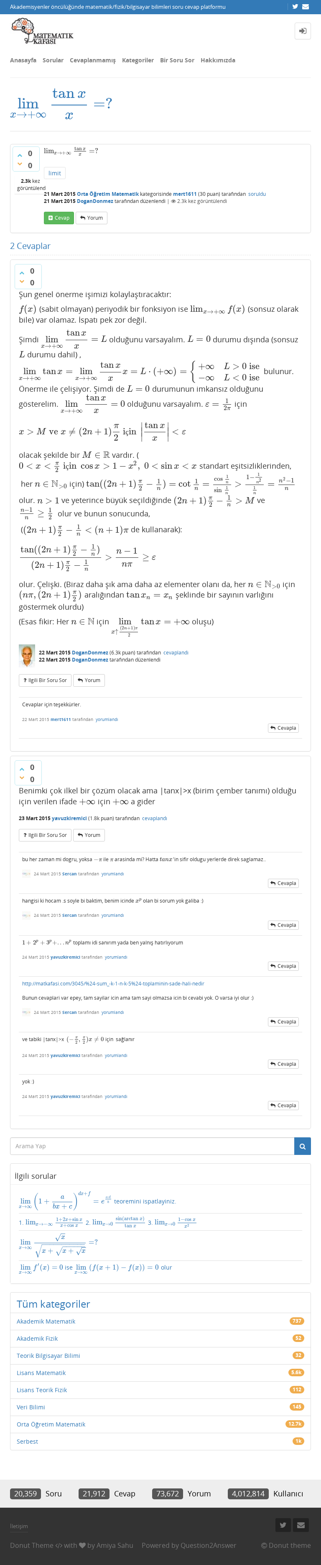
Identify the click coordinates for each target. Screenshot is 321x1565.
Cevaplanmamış (93, 60)
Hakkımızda (218, 60)
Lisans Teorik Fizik (42, 1390)
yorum (95, 217)
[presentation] (61, 103)
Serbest (27, 1441)
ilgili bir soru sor (47, 680)
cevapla (287, 727)
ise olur (95, 1269)
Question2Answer (209, 1545)
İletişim (19, 1526)
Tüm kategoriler (53, 1304)
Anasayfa (23, 60)
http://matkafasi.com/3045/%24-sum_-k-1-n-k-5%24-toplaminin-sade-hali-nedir (113, 983)
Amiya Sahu (115, 1545)
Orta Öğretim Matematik (108, 194)
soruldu (257, 194)
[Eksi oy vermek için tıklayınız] (19, 163)
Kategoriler (138, 60)
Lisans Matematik (41, 1373)
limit (54, 173)
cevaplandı (176, 652)
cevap (62, 217)
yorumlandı (107, 719)
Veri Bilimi (31, 1407)
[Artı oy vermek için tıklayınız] (19, 155)
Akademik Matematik (46, 1321)
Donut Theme (32, 1545)
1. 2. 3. (107, 1222)
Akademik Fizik (37, 1338)
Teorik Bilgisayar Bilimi (48, 1356)
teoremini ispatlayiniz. (97, 1201)
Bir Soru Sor (177, 60)
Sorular (53, 60)
